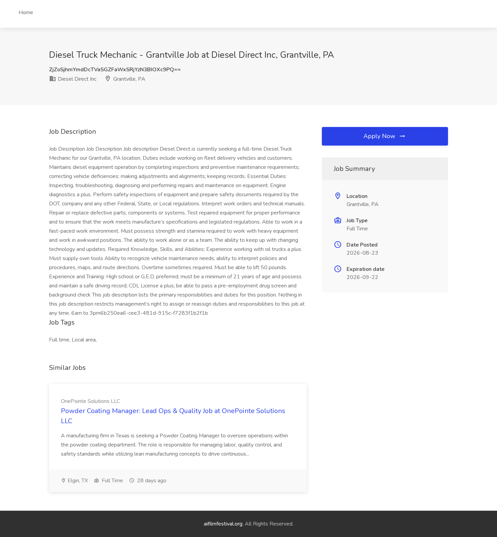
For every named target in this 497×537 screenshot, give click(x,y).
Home (26, 12)
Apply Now (380, 136)
